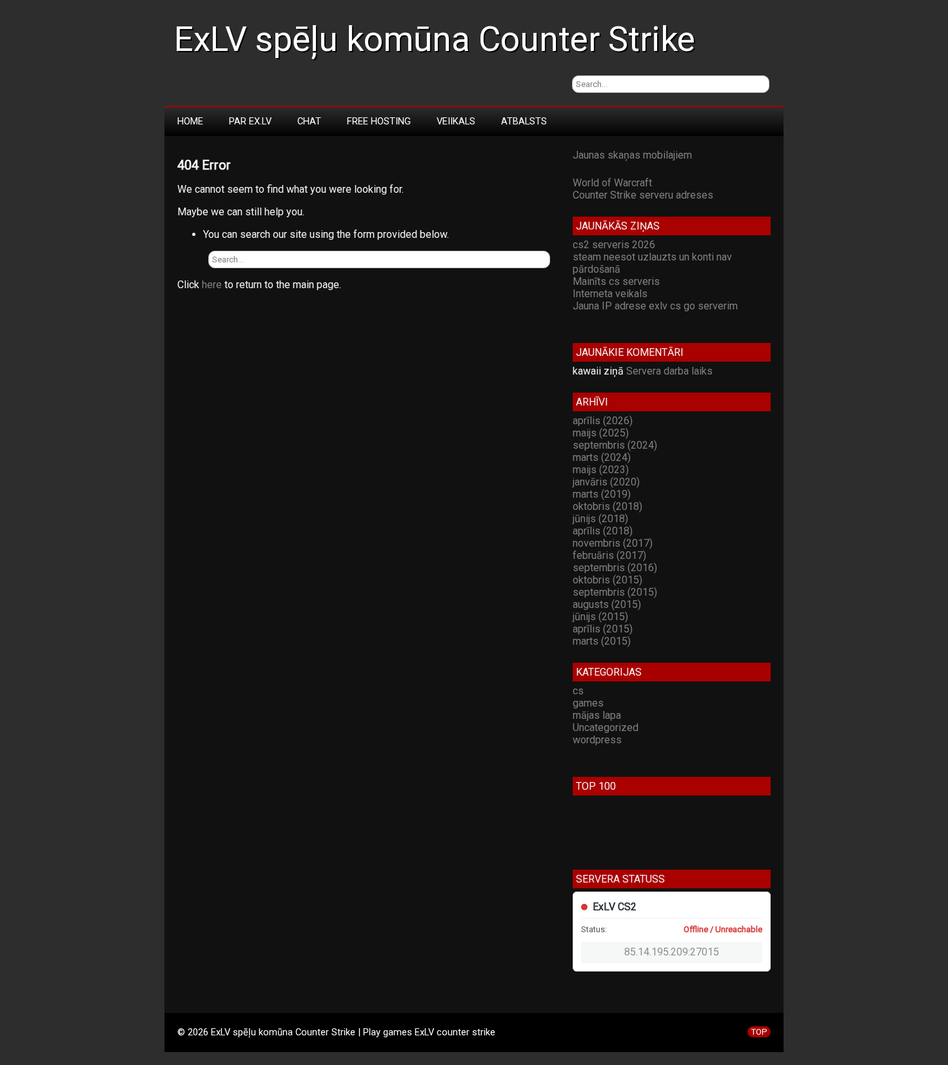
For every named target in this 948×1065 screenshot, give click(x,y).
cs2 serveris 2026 (614, 245)
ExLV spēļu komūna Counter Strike (434, 39)
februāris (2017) (609, 555)
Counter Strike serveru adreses (643, 195)
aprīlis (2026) (603, 421)
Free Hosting (379, 121)
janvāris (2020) (606, 482)
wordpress (597, 740)
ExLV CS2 (615, 907)
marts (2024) (602, 457)
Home (190, 121)
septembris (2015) (615, 592)
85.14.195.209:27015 (671, 952)
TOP (759, 1032)
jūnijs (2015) (600, 617)
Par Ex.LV (250, 121)
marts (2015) (602, 641)
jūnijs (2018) (600, 519)
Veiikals (456, 121)
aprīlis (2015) (603, 629)
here (212, 284)
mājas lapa (597, 715)
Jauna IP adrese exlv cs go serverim (655, 306)
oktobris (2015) (607, 580)
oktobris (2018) (607, 506)
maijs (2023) (601, 470)
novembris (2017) (613, 543)
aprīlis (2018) (603, 531)
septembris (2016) (615, 568)
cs (578, 691)
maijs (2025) (601, 433)
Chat (309, 121)
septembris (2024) (615, 445)
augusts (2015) (607, 604)
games (588, 703)
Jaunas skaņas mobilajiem (632, 155)
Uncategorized (605, 727)
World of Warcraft (612, 183)
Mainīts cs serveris (616, 281)
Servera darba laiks (669, 371)
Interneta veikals (610, 294)
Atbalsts (524, 121)
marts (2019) (602, 494)
